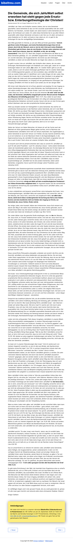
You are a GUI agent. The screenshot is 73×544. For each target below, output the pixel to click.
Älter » (60, 530)
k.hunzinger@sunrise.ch (30, 516)
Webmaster (49, 541)
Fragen (57, 3)
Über (63, 3)
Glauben (43, 3)
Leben (51, 3)
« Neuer (13, 530)
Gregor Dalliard (38, 541)
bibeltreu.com (11, 3)
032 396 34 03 (15, 516)
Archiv (70, 3)
